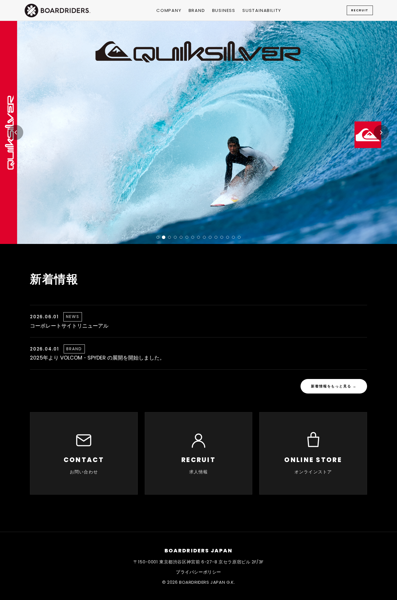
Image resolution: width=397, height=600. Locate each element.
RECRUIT (360, 10)
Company (169, 10)
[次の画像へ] (381, 132)
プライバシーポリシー (198, 572)
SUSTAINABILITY (261, 10)
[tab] (157, 237)
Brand (197, 10)
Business (223, 10)
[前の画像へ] (15, 132)
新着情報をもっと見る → (334, 386)
